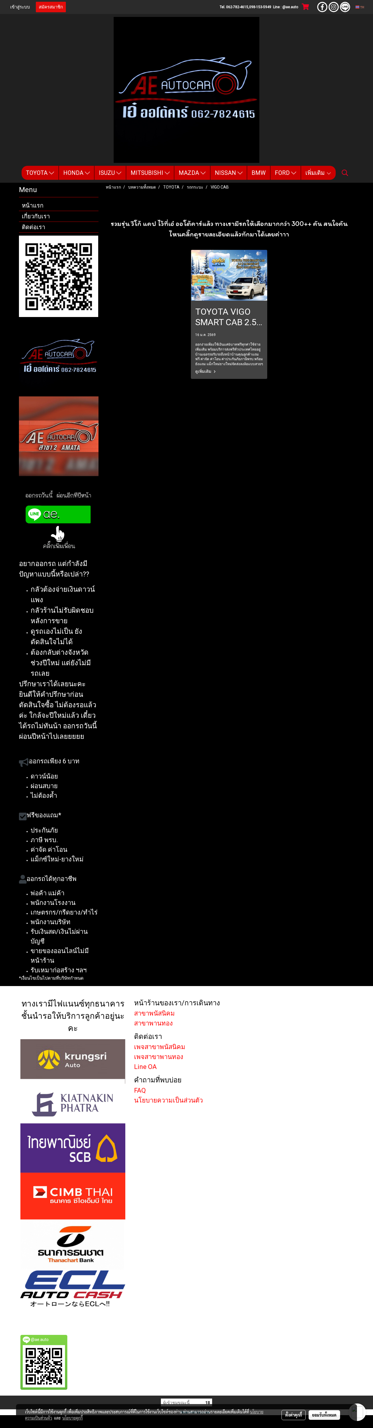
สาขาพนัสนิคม (154, 1013)
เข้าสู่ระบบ (20, 7)
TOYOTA (37, 172)
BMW (258, 172)
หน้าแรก (32, 205)
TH (361, 7)
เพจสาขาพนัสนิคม (159, 1047)
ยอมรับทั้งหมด (324, 1414)
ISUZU (107, 172)
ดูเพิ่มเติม (203, 371)
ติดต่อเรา (33, 227)
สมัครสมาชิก (51, 7)
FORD (283, 172)
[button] (345, 172)
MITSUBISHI (148, 172)
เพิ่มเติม (315, 172)
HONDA (74, 172)
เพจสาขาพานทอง (158, 1056)
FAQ (140, 1090)
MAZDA (189, 172)
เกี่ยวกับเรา (36, 216)
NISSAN (226, 172)
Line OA (145, 1066)
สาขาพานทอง (153, 1023)
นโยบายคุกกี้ (72, 1417)
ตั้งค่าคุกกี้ (293, 1414)
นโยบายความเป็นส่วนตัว (168, 1100)
